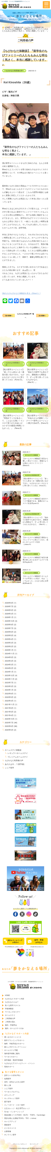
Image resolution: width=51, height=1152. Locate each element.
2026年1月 (9, 617)
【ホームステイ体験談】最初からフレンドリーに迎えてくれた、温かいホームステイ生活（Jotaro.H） (35, 540)
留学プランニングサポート (14, 1040)
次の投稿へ (42, 315)
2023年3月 (9, 686)
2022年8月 (9, 693)
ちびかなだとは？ (12, 1002)
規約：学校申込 (11, 1025)
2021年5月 (9, 711)
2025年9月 (9, 624)
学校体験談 (9, 1008)
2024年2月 (9, 668)
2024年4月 (9, 660)
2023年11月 (9, 679)
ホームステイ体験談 (31, 455)
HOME (7, 995)
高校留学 (7, 1125)
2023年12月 (9, 675)
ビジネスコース (10, 1128)
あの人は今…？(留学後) (14, 764)
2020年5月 (9, 729)
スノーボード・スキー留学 (14, 1105)
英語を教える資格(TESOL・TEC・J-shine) (20, 1118)
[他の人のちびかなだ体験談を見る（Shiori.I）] (21, 293)
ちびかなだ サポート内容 (14, 999)
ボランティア (9, 1095)
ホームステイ (10, 1015)
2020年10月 (9, 718)
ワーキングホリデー (12, 1012)
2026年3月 (9, 613)
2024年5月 (9, 657)
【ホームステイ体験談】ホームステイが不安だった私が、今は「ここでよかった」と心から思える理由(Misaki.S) (35, 579)
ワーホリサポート (11, 1057)
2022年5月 (9, 697)
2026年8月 (9, 602)
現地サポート (9, 1066)
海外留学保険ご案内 (12, 1053)
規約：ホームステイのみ (14, 1028)
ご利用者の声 (10, 1018)
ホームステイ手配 (11, 1050)
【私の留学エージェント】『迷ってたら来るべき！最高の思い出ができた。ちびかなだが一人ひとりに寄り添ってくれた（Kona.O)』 (13, 374)
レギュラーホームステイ (18, 753)
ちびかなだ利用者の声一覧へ (25, 315)
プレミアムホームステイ (18, 756)
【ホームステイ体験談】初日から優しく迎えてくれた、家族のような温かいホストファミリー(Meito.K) (35, 461)
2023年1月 (9, 689)
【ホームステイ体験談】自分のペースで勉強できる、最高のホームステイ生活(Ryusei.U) (35, 500)
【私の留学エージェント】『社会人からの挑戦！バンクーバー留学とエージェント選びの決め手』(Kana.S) (37, 419)
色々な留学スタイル (12, 1005)
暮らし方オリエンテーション (15, 1047)
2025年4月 (9, 639)
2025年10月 (9, 621)
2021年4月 (9, 715)
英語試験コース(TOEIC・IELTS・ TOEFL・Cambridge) (24, 1115)
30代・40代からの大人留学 (14, 1082)
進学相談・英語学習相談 (13, 1060)
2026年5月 (9, 610)
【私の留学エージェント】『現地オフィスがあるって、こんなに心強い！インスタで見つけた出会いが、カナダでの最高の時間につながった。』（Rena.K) (13, 422)
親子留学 (7, 1101)
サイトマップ (34, 1144)
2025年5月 (9, 635)
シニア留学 (9, 767)
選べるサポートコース (12, 1037)
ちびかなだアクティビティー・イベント (19, 1063)
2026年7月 (9, 606)
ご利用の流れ (10, 1022)
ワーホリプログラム (12, 1092)
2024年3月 (9, 664)
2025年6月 (9, 631)
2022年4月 (9, 700)
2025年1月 (9, 650)
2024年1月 (9, 671)
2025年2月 (9, 646)
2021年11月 (9, 704)
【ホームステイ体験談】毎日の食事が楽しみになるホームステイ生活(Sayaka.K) (35, 559)
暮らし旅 (7, 1085)
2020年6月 (9, 726)
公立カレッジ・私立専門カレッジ (17, 1108)
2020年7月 (9, 722)
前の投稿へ (8, 315)
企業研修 (7, 1131)
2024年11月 (9, 653)
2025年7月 (9, 628)
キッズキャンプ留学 (12, 1098)
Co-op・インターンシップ (14, 1111)
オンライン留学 (10, 1134)
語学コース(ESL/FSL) (12, 1075)
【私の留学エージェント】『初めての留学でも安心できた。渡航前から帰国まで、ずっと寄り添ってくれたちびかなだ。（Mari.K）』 (37, 376)
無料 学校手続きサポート (14, 1043)
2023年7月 (9, 682)
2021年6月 (9, 708)
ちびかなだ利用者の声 (14, 70)
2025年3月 (9, 642)
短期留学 (7, 1078)
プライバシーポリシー (20, 1144)
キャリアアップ (10, 1121)
